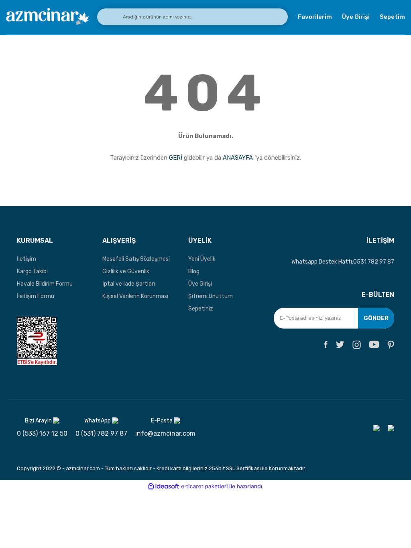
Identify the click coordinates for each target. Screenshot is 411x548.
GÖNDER (376, 318)
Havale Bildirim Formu (45, 283)
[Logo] (47, 17)
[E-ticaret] (204, 486)
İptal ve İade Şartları (128, 283)
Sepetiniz (200, 308)
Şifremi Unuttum (210, 296)
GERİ (175, 157)
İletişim (26, 259)
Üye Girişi (200, 283)
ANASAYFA (238, 157)
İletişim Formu (35, 296)
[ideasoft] (163, 486)
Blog (193, 271)
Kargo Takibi (32, 271)
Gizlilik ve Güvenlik (125, 271)
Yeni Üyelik (202, 259)
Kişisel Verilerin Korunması (135, 296)
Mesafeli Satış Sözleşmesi (136, 259)
